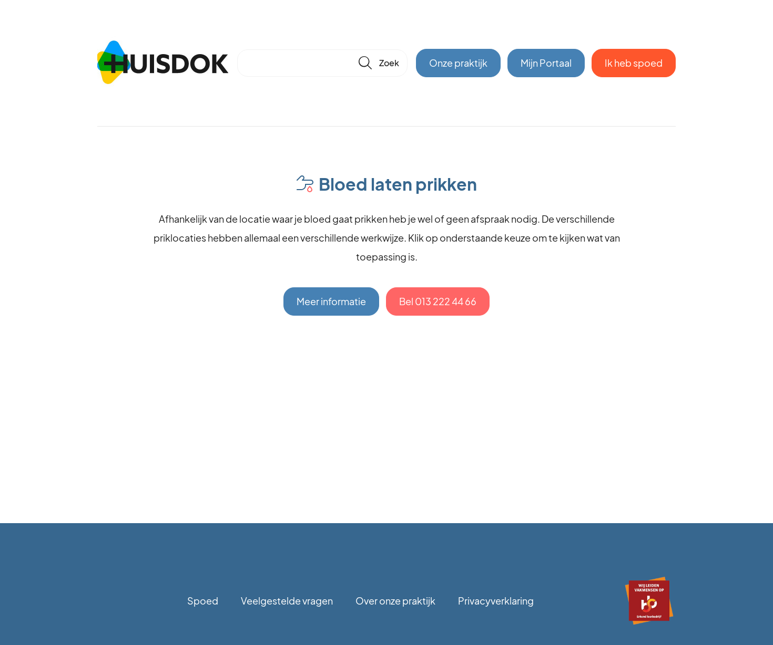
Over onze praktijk (395, 601)
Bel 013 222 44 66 (437, 301)
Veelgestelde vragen (287, 601)
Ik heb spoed (634, 63)
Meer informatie (331, 301)
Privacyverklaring (496, 601)
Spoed (202, 601)
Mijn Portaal (546, 63)
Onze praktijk (458, 63)
